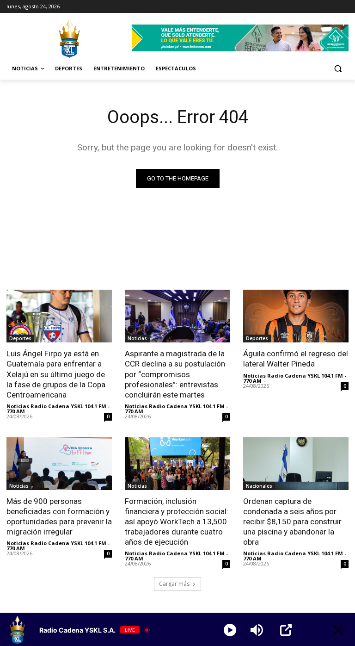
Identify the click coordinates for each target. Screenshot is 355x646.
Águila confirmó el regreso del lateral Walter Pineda (295, 358)
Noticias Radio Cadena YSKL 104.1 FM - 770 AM (58, 409)
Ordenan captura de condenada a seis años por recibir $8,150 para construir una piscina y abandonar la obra (292, 522)
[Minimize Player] (338, 630)
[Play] (230, 630)
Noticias (137, 338)
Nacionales (259, 486)
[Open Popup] (286, 630)
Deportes (20, 338)
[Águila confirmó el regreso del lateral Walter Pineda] (296, 316)
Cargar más (174, 584)
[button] (338, 69)
